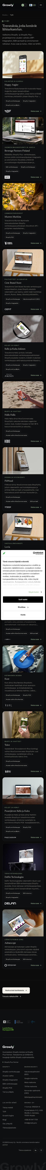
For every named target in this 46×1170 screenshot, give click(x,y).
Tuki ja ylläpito (8, 1092)
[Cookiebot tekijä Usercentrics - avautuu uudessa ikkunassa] (33, 553)
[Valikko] (40, 5)
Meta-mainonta (30, 1082)
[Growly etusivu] (8, 5)
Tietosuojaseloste (9, 1128)
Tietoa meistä (8, 1108)
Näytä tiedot (34, 592)
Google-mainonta (31, 1078)
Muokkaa (21, 607)
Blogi (4, 1120)
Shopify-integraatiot (10, 1080)
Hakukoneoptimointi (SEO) (32, 1073)
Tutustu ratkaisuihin (11, 996)
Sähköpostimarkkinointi (33, 1097)
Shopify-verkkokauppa (11, 1072)
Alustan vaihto (8, 1076)
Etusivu (5, 15)
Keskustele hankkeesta (16, 990)
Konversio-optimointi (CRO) (32, 1092)
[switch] (24, 5)
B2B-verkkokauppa (10, 1084)
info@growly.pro (30, 1123)
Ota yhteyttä (7, 1124)
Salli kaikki (23, 599)
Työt (4, 1111)
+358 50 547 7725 (31, 1120)
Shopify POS (7, 1088)
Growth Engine (8, 1116)
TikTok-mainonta (30, 1086)
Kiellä (23, 615)
